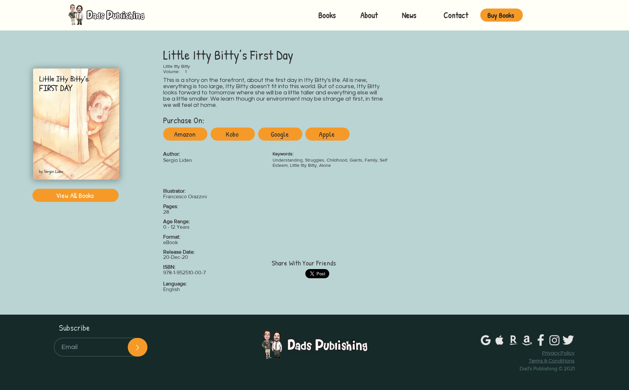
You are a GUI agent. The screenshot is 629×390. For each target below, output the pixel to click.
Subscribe (74, 327)
